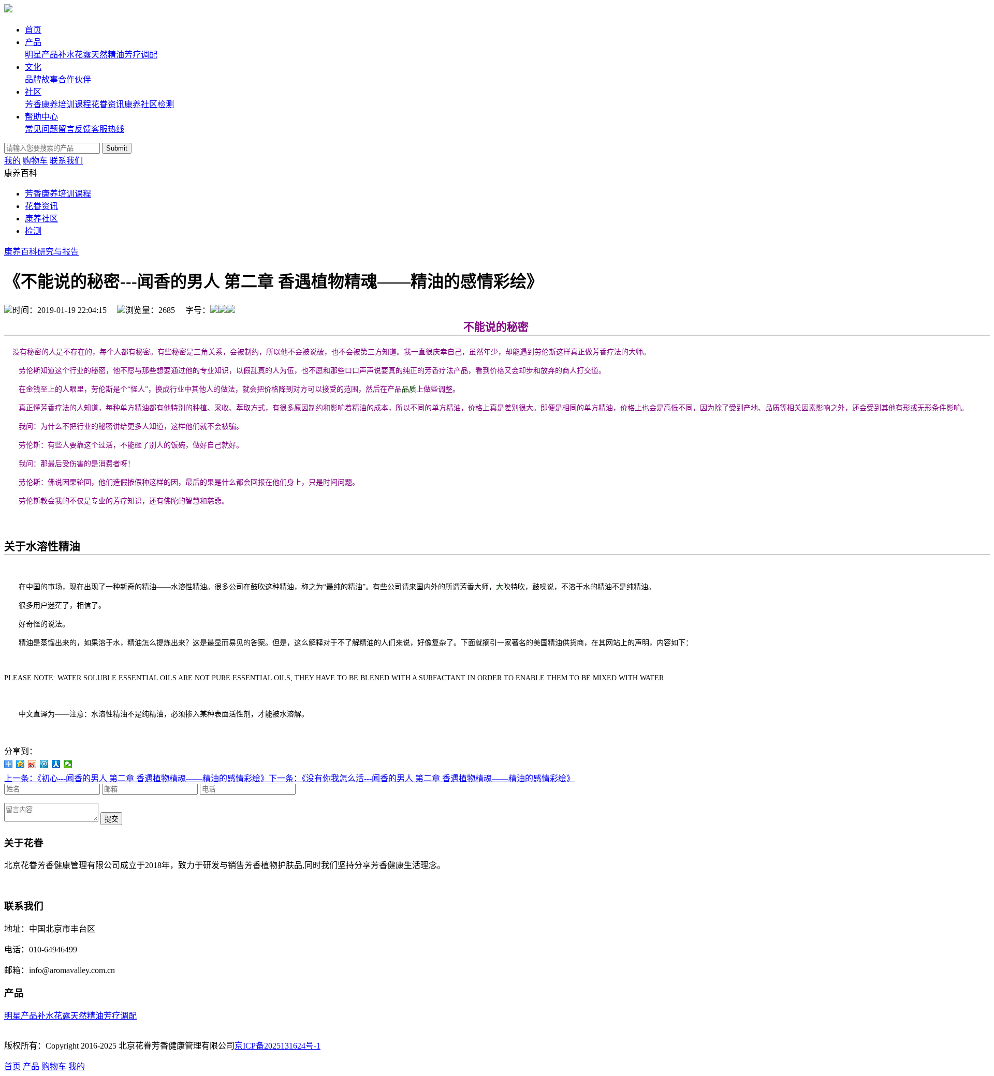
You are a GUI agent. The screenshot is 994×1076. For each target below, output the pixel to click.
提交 (111, 819)
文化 (33, 67)
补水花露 (74, 54)
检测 (165, 104)
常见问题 (41, 129)
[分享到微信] (68, 764)
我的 (12, 160)
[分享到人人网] (56, 764)
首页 (33, 29)
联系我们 (66, 160)
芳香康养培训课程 (58, 104)
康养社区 (140, 104)
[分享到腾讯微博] (44, 764)
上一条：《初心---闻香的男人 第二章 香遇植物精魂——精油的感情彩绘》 (136, 778)
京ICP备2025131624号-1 (277, 1045)
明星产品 (41, 54)
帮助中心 (41, 116)
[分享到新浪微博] (32, 764)
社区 (33, 91)
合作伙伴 (74, 79)
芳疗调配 (140, 54)
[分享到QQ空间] (20, 764)
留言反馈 (74, 129)
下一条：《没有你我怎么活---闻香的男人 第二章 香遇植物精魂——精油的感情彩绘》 (422, 778)
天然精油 (107, 54)
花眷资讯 (107, 104)
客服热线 (107, 129)
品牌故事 (41, 79)
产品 (33, 42)
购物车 (35, 160)
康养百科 (20, 251)
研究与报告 (58, 251)
